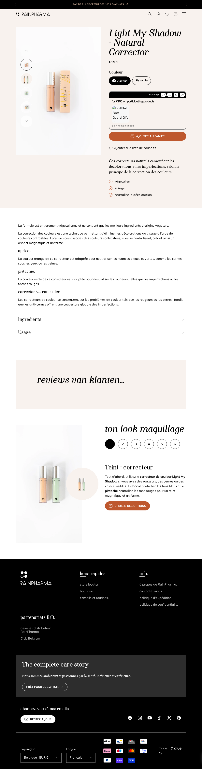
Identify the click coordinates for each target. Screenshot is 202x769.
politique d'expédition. (155, 598)
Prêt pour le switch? (43, 687)
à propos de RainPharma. (158, 584)
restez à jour (40, 719)
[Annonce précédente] (15, 4)
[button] (150, 14)
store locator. (89, 584)
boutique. (87, 591)
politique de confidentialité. (159, 604)
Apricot (122, 80)
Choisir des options (130, 506)
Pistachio (142, 80)
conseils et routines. (94, 598)
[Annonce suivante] (186, 4)
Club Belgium (30, 638)
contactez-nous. (151, 591)
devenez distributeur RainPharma (36, 630)
